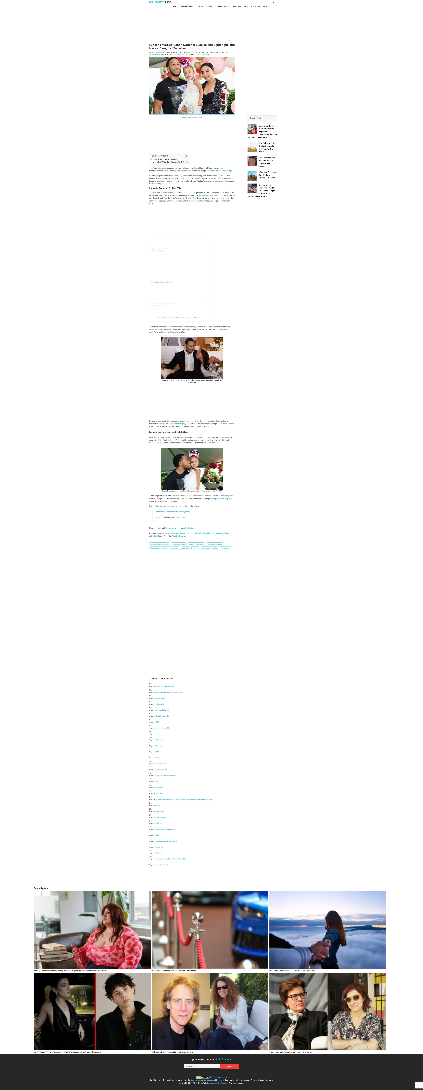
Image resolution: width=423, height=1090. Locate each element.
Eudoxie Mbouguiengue (159, 548)
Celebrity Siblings (204, 533)
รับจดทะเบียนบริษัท (160, 817)
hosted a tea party (225, 496)
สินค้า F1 (157, 835)
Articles (169, 533)
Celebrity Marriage (196, 544)
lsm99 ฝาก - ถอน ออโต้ (162, 728)
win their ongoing (179, 423)
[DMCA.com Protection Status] (203, 1077)
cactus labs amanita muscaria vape (166, 841)
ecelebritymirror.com (220, 1083)
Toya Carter (225, 548)
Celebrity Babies (178, 533)
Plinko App (158, 746)
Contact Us (222, 1077)
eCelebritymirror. (179, 536)
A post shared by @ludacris (167, 317)
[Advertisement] (211, 20)
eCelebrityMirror (188, 528)
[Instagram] (222, 1059)
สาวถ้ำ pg (158, 823)
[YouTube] (228, 1059)
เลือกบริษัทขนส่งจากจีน (162, 716)
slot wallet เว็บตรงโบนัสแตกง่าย (165, 829)
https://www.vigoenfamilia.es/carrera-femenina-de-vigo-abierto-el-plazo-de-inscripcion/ (184, 799)
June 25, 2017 (181, 517)
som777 (157, 805)
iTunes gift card (160, 764)
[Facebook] (216, 1059)
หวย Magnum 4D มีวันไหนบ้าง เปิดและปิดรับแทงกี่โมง (170, 859)
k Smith (206, 54)
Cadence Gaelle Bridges (223, 171)
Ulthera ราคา (159, 740)
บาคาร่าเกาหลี (159, 811)
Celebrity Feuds (191, 533)
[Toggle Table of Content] (186, 156)
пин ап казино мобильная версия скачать (169, 692)
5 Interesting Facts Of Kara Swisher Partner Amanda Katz (291, 1052)
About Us (213, 1077)
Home (151, 52)
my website (159, 847)
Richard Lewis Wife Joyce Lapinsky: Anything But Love (172, 1052)
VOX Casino (159, 793)
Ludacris (185, 548)
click (157, 781)
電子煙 (157, 722)
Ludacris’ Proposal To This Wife (165, 159)
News (159, 528)
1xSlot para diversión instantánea (165, 775)
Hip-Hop (175, 548)
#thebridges (160, 511)
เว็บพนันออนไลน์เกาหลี (162, 710)
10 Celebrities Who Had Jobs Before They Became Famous (174, 970)
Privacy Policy (209, 1080)
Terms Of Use (195, 1080)
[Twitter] (225, 1059)
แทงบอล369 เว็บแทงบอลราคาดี (164, 686)
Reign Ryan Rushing (220, 498)
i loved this (159, 787)
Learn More (158, 734)
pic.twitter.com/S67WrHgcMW (177, 511)
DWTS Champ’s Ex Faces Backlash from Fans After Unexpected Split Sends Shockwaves (67, 1052)
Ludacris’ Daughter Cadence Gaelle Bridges (172, 162)
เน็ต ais (157, 758)
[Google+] (219, 1059)
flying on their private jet (208, 195)
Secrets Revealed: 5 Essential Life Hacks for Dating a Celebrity (292, 970)
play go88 (158, 853)
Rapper (195, 548)
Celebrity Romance (215, 544)
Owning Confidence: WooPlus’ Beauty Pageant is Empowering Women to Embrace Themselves (70, 970)
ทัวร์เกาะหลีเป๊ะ (159, 704)
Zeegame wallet (160, 698)
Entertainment (159, 52)
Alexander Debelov (161, 769)
